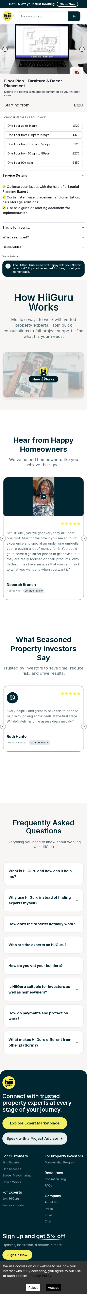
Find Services (11, 1169)
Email (48, 1215)
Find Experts (11, 1162)
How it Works (11, 1182)
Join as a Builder (13, 1205)
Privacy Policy (40, 1276)
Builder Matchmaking (17, 1175)
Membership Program (60, 1162)
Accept (53, 1288)
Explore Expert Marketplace (34, 1123)
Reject (33, 1288)
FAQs (48, 1185)
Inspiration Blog (55, 1179)
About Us (51, 1202)
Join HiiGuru (10, 1198)
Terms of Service (8, 256)
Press (49, 1209)
